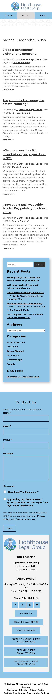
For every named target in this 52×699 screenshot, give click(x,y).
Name (7, 412)
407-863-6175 (30, 598)
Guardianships (14, 359)
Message (8, 453)
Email (7, 426)
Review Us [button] (26, 613)
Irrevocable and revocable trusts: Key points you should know (25, 208)
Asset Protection (16, 342)
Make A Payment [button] (26, 630)
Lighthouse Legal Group (29, 59)
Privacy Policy (37, 690)
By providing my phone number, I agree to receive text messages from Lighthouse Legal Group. (27, 502)
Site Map (23, 690)
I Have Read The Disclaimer (23, 492)
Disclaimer (8, 486)
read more (8, 89)
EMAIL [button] (27, 15)
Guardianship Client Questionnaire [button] (26, 662)
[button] (8, 15)
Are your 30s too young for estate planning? (23, 102)
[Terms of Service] (25, 519)
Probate (11, 364)
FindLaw (45, 693)
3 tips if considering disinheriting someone (19, 51)
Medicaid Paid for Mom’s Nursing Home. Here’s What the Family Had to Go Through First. (26, 306)
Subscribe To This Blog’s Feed (23, 376)
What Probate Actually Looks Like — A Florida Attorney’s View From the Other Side (25, 295)
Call (44, 16)
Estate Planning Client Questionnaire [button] (26, 640)
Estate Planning (21, 62)
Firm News (13, 355)
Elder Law (12, 346)
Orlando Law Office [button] (26, 622)
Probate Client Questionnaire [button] (26, 651)
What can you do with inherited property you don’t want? (24, 154)
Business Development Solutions (20, 693)
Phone (7, 440)
